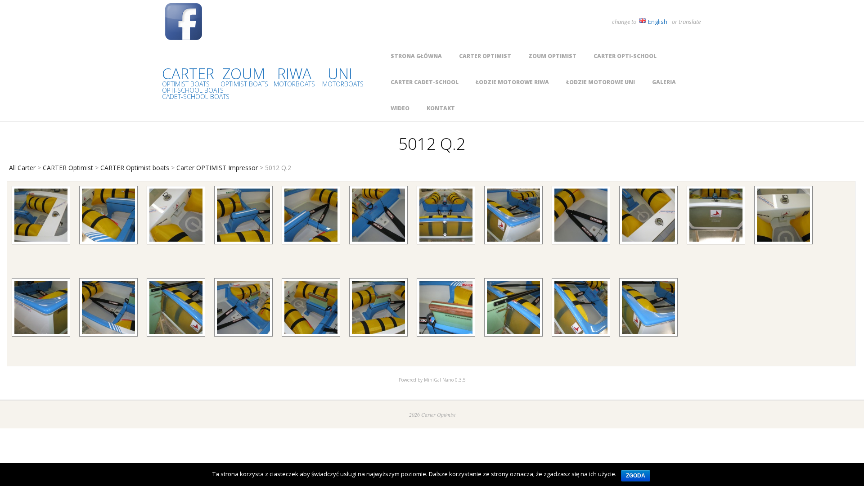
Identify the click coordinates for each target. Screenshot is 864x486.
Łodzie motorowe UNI (600, 82)
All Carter (22, 167)
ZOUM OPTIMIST (552, 56)
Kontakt (441, 108)
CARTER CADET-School (425, 82)
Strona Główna (416, 56)
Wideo (400, 108)
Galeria (664, 82)
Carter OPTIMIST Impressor (217, 167)
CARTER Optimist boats (134, 167)
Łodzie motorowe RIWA (512, 82)
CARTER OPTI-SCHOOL (625, 56)
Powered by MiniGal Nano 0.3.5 (432, 380)
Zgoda (635, 475)
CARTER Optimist (485, 56)
